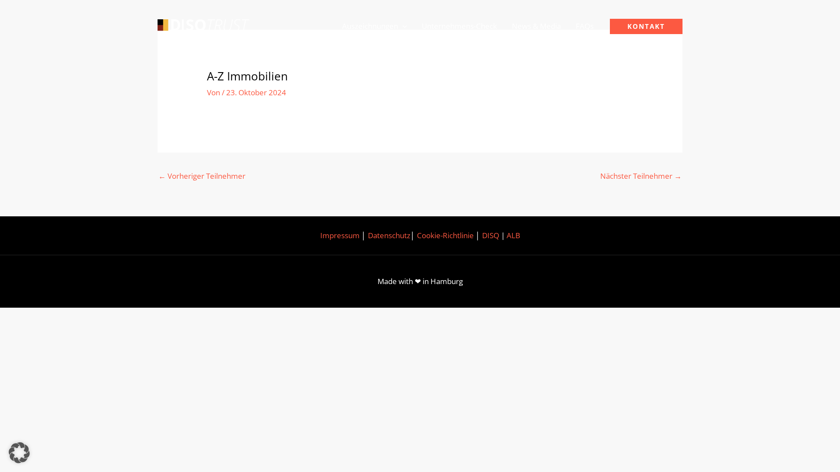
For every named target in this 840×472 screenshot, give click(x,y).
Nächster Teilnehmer (641, 176)
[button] (402, 26)
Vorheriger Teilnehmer (201, 176)
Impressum (340, 235)
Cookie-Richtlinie (445, 235)
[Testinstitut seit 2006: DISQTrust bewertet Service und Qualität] (203, 26)
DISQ (490, 235)
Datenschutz (389, 235)
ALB (513, 235)
